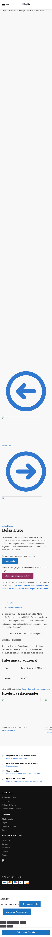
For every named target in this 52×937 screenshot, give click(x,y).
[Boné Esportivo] (21, 711)
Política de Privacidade (11, 809)
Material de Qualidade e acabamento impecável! (24, 781)
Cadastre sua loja (9, 826)
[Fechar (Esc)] (3, 922)
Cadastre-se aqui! (12, 766)
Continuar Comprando (17, 912)
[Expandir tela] (16, 922)
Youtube (5, 855)
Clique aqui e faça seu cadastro (18, 576)
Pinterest (5, 851)
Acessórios (12, 11)
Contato (5, 830)
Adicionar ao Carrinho (26, 932)
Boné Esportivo (8, 730)
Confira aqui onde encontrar (16, 758)
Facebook (6, 840)
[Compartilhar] (10, 922)
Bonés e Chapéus (20, 727)
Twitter (5, 844)
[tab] (27, 602)
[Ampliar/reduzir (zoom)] (23, 922)
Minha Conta (7, 819)
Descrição (9, 602)
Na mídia (6, 801)
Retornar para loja (30, 904)
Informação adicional (13, 607)
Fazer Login (10, 561)
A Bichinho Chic (9, 798)
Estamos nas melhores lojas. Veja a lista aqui (23, 774)
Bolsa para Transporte (26, 11)
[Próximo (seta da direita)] (10, 926)
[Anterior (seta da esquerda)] (3, 926)
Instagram (6, 848)
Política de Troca (9, 805)
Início (4, 11)
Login (4, 823)
